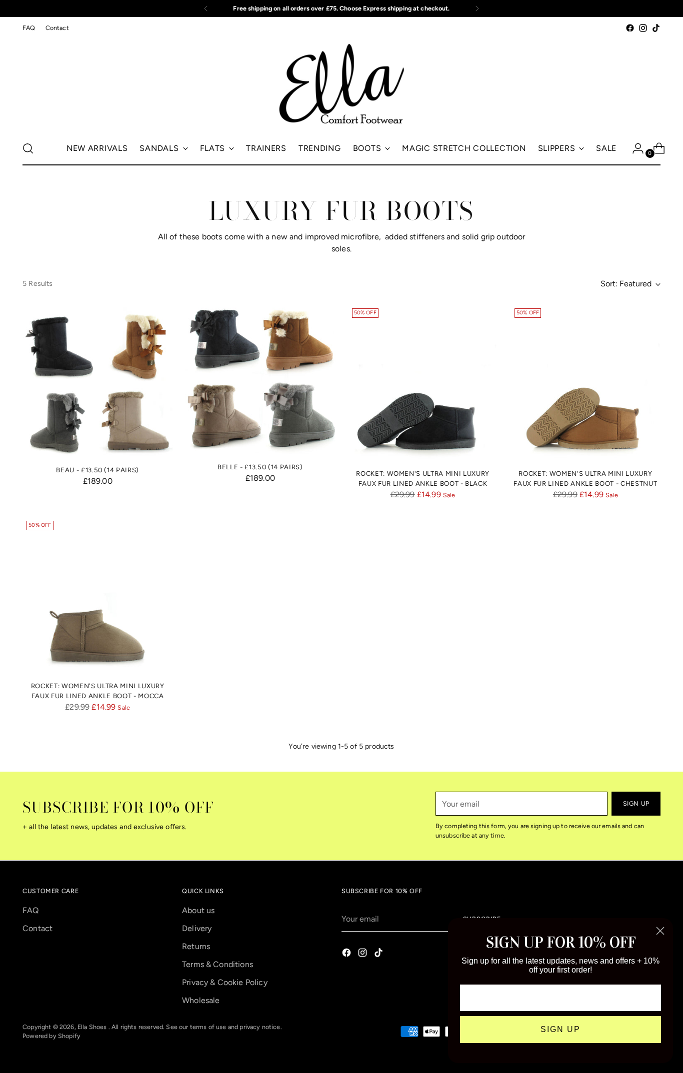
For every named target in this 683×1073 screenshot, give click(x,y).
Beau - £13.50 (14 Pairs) (97, 470)
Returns (196, 946)
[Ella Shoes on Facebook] (630, 27)
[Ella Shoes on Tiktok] (656, 27)
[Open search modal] (28, 148)
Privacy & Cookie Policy (225, 982)
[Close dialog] (660, 931)
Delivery (197, 928)
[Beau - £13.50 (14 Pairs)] (97, 380)
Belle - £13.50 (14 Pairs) (260, 467)
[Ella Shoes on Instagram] (643, 27)
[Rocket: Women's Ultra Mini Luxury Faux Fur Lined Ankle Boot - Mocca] (97, 595)
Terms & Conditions (217, 964)
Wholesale (201, 1000)
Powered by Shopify (51, 1036)
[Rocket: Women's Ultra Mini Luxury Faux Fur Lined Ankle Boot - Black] (423, 382)
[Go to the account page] (634, 148)
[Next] (477, 8)
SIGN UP (560, 1029)
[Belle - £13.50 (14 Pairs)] (260, 379)
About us (198, 910)
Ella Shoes (93, 1027)
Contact (37, 928)
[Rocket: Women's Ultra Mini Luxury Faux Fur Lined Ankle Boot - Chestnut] (585, 382)
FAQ (30, 910)
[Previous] (206, 8)
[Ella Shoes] (341, 83)
